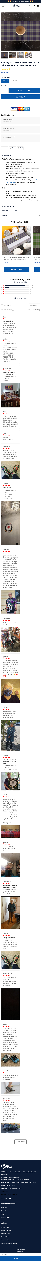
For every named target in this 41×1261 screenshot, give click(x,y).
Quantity (3, 86)
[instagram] (6, 1198)
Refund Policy (5, 1237)
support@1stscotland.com (13, 1188)
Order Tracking (5, 1217)
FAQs (2, 1214)
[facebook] (2, 1198)
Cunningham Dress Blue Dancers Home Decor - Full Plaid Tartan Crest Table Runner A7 (16, 258)
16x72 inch (14, 81)
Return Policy (5, 1240)
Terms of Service (6, 1230)
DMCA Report (20, 1252)
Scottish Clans (5, 1191)
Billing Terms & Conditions (9, 1243)
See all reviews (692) (20, 282)
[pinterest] (10, 1198)
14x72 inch (7, 77)
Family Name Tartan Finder (9, 1194)
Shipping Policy (5, 1233)
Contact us (4, 1211)
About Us (4, 1207)
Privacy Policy (5, 1227)
